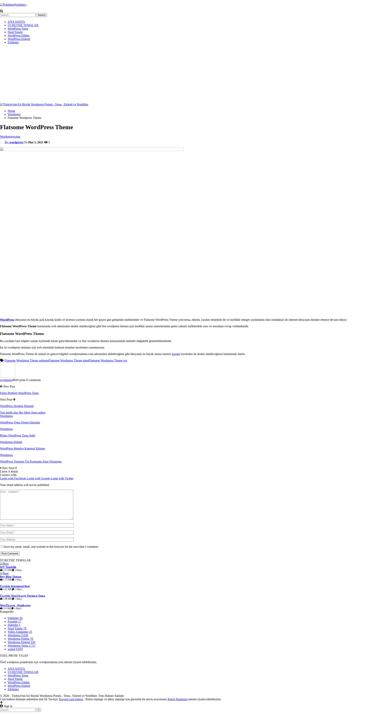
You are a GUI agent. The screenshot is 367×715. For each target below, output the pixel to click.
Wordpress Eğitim (20, 638)
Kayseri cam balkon (71, 699)
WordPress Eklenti (19, 39)
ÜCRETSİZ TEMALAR (23, 25)
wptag (16, 136)
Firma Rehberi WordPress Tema (19, 393)
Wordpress (6, 136)
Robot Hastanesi (178, 699)
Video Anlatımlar (20, 631)
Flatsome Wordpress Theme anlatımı (27, 360)
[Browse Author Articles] (7, 376)
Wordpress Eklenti (11, 442)
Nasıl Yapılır (15, 32)
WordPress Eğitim (18, 35)
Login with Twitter (62, 478)
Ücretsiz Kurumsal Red (14, 586)
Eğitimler (13, 42)
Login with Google (39, 478)
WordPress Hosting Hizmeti (17, 406)
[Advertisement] (183, 74)
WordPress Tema (18, 28)
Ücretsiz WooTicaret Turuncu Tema (22, 595)
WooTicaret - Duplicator (15, 605)
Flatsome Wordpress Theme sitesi (69, 360)
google (176, 354)
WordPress (7, 319)
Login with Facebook (13, 478)
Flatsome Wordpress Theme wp (108, 360)
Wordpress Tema (22, 645)
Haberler (14, 625)
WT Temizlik (8, 567)
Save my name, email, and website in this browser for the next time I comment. (51, 546)
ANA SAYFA (16, 21)
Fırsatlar (14, 621)
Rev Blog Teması (10, 576)
